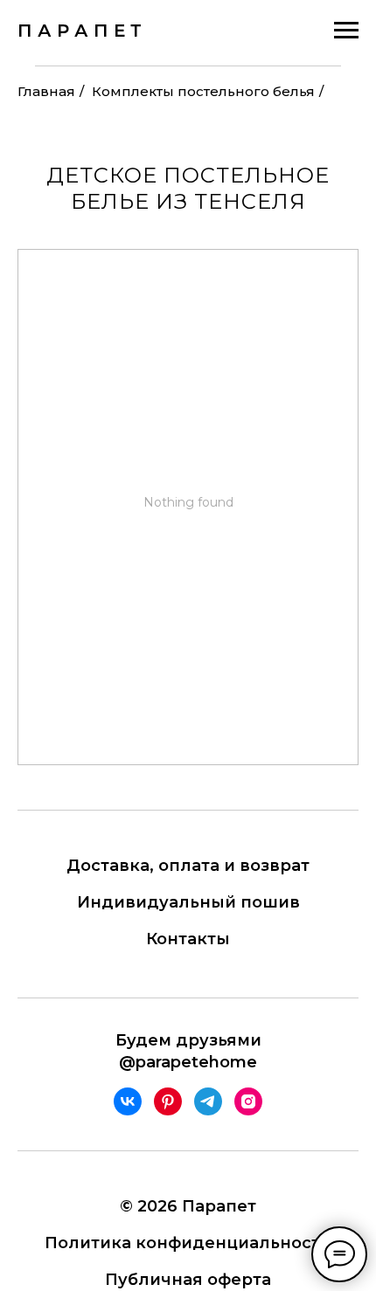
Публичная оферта (188, 1279)
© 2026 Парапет (188, 1206)
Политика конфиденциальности (188, 1243)
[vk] (128, 1101)
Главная (46, 91)
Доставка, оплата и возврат (188, 865)
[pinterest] (168, 1101)
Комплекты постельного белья (203, 91)
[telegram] (208, 1101)
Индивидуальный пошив (188, 902)
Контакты (188, 939)
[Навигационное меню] (346, 30)
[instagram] (248, 1101)
